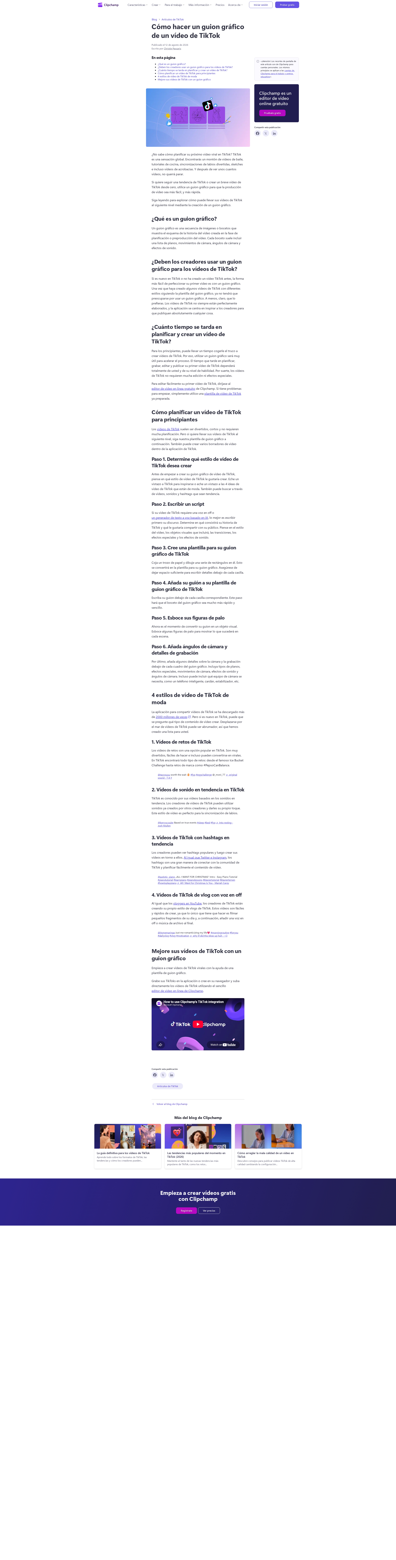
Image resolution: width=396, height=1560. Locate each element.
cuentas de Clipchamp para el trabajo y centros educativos (278, 73)
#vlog (173, 935)
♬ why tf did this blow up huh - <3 (208, 935)
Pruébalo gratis (272, 113)
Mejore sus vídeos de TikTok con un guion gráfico (184, 79)
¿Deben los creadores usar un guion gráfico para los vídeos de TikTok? (195, 67)
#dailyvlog (163, 935)
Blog (154, 19)
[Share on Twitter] (266, 133)
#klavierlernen (227, 879)
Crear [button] (155, 5)
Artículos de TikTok (173, 19)
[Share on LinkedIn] (274, 133)
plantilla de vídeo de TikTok (222, 393)
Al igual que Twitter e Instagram (205, 857)
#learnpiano (180, 879)
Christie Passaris (172, 48)
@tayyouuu (164, 774)
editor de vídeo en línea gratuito (173, 388)
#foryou (234, 932)
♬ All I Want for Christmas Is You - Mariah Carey (203, 883)
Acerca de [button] (234, 5)
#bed (207, 822)
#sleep (200, 822)
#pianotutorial (165, 879)
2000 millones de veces (173, 716)
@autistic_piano (166, 876)
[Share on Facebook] (257, 133)
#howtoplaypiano (167, 883)
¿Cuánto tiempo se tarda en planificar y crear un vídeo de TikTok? (192, 70)
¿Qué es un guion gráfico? (172, 64)
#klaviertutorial (211, 879)
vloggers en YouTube (187, 903)
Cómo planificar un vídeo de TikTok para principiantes (186, 73)
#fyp (193, 774)
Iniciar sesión (261, 4)
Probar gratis (287, 4)
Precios (220, 5)
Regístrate (186, 1210)
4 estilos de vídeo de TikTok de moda (177, 76)
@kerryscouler (166, 822)
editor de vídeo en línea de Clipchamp (177, 991)
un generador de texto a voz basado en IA (180, 517)
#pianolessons (194, 879)
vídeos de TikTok (168, 429)
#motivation (182, 935)
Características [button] (136, 5)
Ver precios (209, 1210)
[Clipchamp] (108, 4)
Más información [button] (199, 5)
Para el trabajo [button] (173, 5)
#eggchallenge (204, 774)
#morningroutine (220, 932)
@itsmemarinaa (166, 932)
